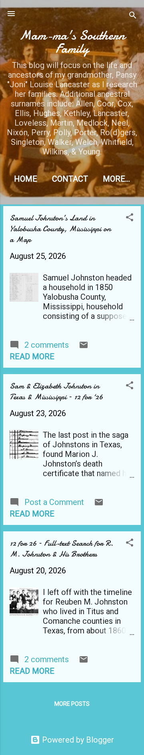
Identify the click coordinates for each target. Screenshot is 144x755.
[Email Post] (83, 347)
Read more (32, 356)
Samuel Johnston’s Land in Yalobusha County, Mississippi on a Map (60, 228)
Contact (70, 179)
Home (25, 179)
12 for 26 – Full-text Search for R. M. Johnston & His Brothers (61, 548)
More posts (72, 704)
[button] (129, 218)
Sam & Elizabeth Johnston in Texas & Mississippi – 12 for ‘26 (56, 391)
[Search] (133, 16)
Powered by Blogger (77, 740)
